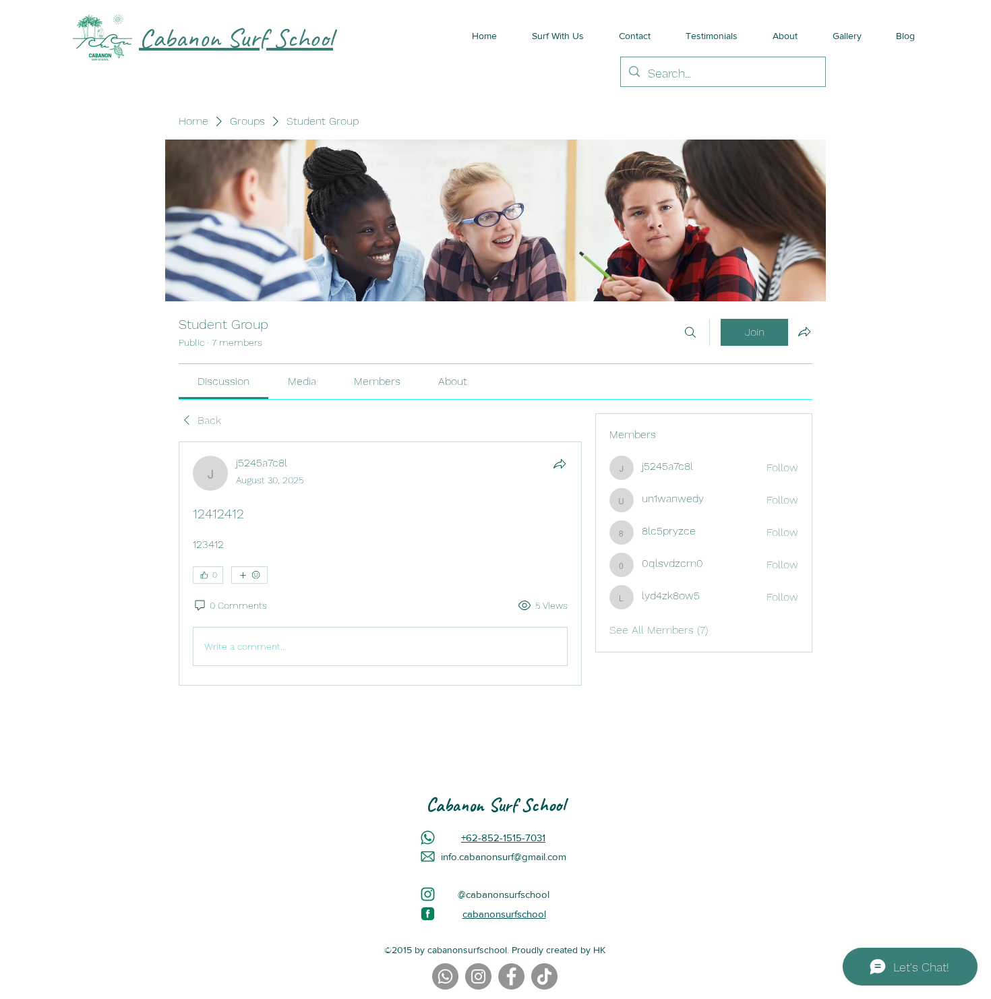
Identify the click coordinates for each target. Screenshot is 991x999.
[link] (223, 381)
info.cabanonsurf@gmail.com (503, 856)
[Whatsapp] (445, 976)
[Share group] (804, 332)
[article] (380, 564)
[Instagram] (478, 976)
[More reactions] (249, 575)
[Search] (690, 332)
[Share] (559, 464)
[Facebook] (511, 976)
